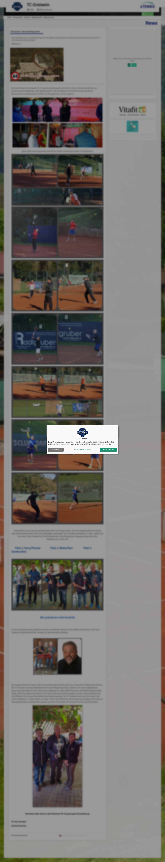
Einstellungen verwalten (82, 449)
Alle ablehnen (55, 449)
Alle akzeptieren (108, 449)
